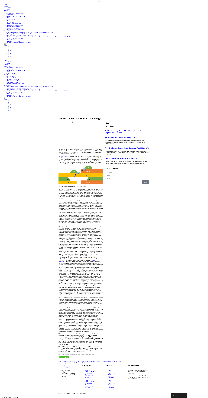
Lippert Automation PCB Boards (15, 29)
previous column (65, 156)
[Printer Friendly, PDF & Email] (64, 357)
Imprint (110, 376)
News (8, 9)
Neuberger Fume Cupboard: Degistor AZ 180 (19, 34)
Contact (6, 6)
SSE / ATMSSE (11, 19)
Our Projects (7, 12)
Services (6, 10)
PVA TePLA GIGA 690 (13, 41)
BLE (8, 18)
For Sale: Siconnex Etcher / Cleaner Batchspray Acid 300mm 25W (24, 35)
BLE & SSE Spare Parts (13, 26)
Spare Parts (7, 20)
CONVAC (10, 15)
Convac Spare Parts (12, 22)
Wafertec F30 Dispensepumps (15, 13)
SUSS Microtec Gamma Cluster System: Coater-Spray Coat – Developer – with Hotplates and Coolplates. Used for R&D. (38, 37)
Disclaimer (111, 377)
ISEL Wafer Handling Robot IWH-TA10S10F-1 (19, 42)
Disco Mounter (11, 39)
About (9, 7)
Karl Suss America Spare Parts (15, 25)
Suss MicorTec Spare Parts (14, 23)
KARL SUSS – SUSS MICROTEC (16, 16)
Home (5, 4)
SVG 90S (87, 377)
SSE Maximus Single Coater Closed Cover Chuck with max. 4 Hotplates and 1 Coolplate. (30, 32)
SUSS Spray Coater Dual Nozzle (15, 38)
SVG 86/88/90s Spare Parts (14, 28)
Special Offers (7, 31)
